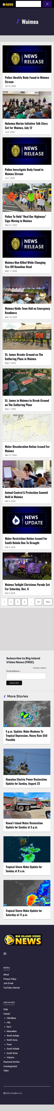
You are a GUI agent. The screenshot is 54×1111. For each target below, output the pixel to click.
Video (6, 1070)
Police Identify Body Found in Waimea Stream (27, 79)
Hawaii (6, 1013)
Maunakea (12, 1031)
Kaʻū (9, 1027)
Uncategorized (10, 1066)
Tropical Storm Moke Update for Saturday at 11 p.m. (24, 912)
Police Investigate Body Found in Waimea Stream (24, 171)
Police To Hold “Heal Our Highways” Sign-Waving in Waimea (25, 218)
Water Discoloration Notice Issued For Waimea (27, 448)
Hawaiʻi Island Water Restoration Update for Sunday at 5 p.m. (24, 825)
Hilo (8, 1022)
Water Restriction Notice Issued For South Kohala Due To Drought (26, 540)
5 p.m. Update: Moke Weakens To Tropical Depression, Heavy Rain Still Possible (26, 735)
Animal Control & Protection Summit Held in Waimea (26, 494)
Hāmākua (11, 1018)
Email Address (13, 671)
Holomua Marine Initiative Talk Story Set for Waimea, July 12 (26, 125)
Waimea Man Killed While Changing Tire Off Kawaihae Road (25, 264)
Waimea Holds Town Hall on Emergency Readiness (27, 310)
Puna (9, 1044)
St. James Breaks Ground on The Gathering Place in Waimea (24, 356)
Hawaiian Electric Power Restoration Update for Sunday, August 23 (26, 781)
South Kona (12, 1053)
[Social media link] (4, 953)
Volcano (10, 1057)
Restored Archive (11, 1062)
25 (38, 602)
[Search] (47, 4)
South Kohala (13, 1048)
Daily (5, 1009)
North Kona (12, 1040)
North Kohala (13, 1035)
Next (48, 602)
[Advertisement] (27, 628)
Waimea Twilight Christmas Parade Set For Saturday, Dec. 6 (27, 586)
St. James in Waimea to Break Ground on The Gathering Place (27, 402)
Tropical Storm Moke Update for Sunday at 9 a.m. (24, 869)
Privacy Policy (9, 979)
